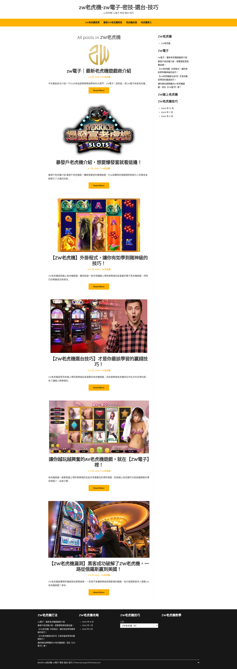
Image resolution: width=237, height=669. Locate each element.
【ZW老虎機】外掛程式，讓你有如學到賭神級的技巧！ (99, 260)
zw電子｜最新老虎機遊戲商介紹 (99, 71)
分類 (122, 622)
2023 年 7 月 (167, 112)
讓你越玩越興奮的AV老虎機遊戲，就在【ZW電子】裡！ (99, 462)
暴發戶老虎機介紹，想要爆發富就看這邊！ (99, 162)
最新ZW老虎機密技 (112, 22)
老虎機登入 (146, 22)
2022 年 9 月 (167, 116)
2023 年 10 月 (167, 108)
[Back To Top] (198, 662)
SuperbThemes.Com (92, 662)
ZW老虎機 (105, 77)
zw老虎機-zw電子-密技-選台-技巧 (118, 7)
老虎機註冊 (131, 22)
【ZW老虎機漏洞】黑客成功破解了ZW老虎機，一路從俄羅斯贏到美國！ (99, 566)
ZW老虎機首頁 (92, 22)
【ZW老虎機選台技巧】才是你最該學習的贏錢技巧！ (99, 361)
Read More (98, 90)
